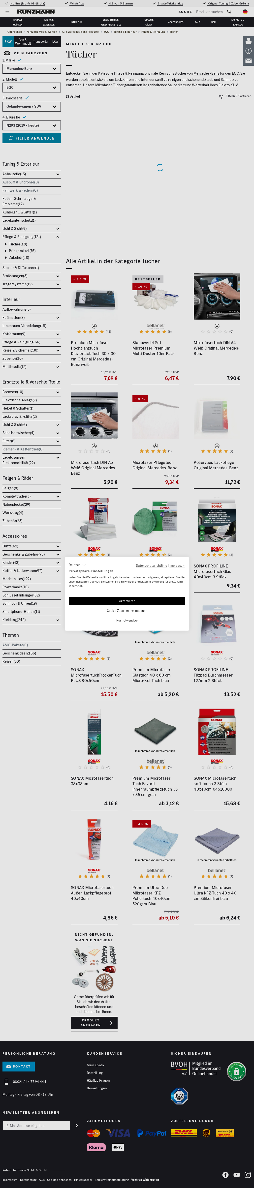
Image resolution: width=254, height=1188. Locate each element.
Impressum (177, 565)
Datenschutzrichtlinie (151, 565)
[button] (77, 565)
